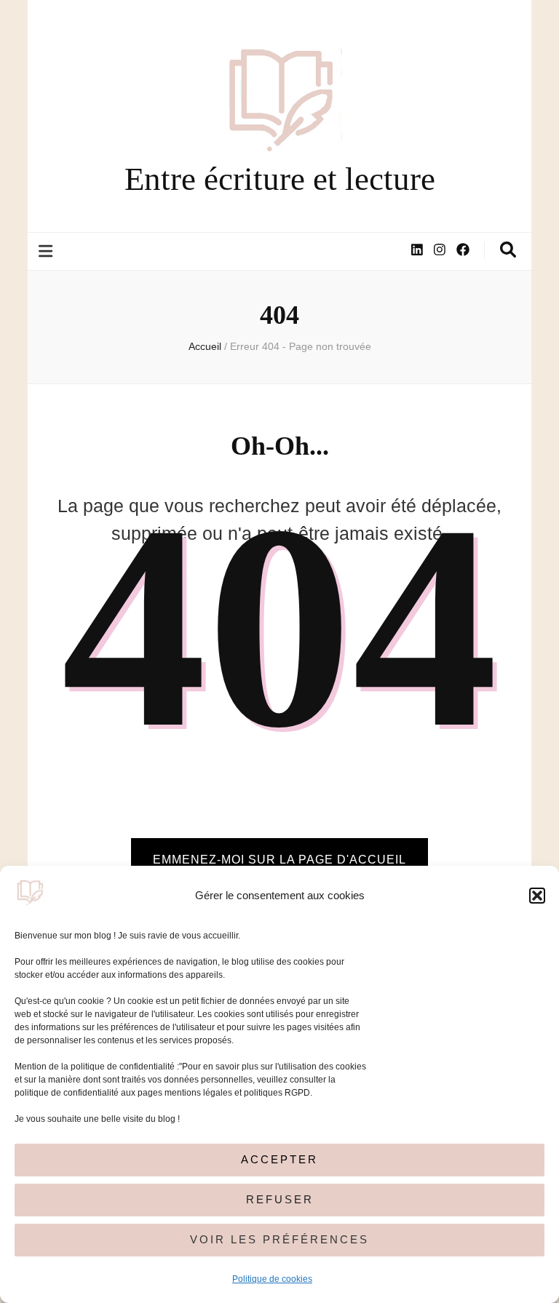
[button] (537, 895)
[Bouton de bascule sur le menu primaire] (47, 251)
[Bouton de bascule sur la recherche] (508, 250)
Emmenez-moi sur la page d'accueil (279, 859)
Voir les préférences (279, 1239)
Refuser (280, 1199)
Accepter (279, 1159)
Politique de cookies (272, 1279)
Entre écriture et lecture (279, 179)
